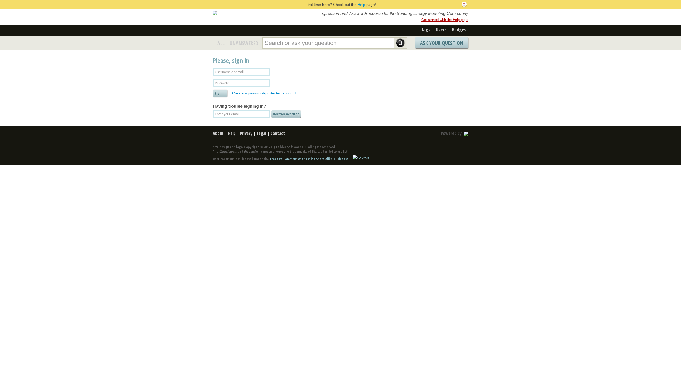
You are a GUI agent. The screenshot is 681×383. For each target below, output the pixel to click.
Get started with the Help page (444, 20)
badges (459, 29)
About (218, 133)
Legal (261, 133)
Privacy (246, 133)
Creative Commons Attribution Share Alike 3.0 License (309, 158)
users (441, 29)
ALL (221, 43)
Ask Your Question (441, 43)
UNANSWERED (244, 43)
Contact (278, 133)
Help (361, 4)
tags (425, 29)
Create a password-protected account (264, 93)
